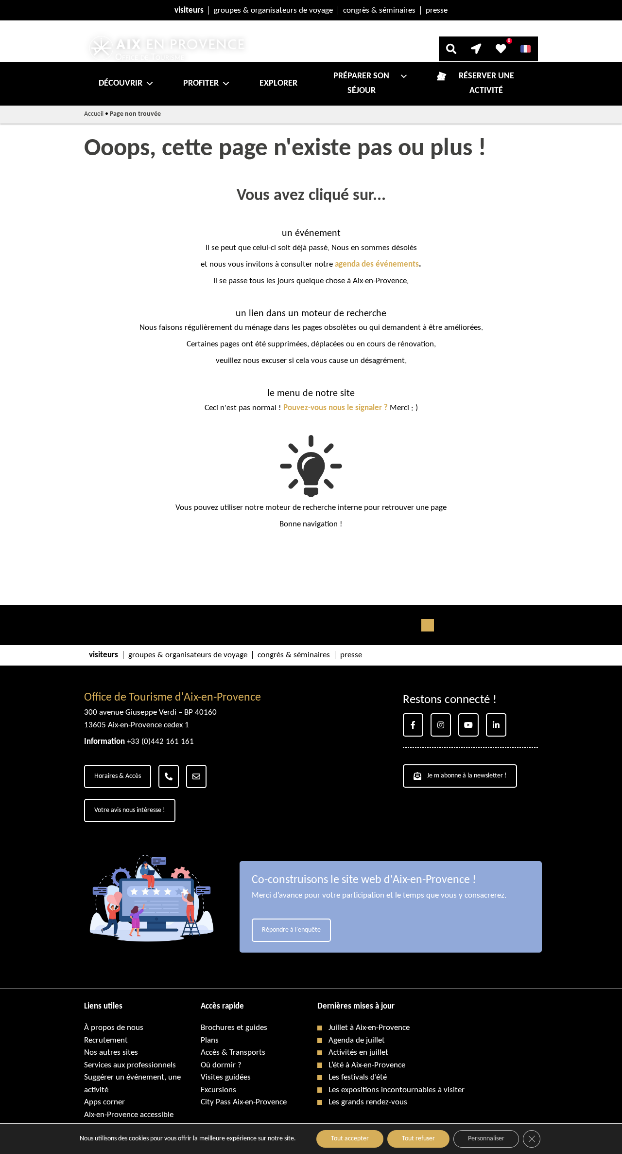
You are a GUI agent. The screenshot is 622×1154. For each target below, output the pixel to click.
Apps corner (104, 1102)
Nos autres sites (111, 1052)
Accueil (94, 114)
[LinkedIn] (496, 725)
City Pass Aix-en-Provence (244, 1102)
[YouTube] (468, 725)
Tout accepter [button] (350, 1138)
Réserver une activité (486, 83)
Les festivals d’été (357, 1077)
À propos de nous (113, 1028)
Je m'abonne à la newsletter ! (467, 775)
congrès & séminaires (379, 10)
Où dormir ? (221, 1065)
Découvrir (120, 83)
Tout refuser (418, 1138)
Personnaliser (486, 1138)
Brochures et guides (234, 1028)
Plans (210, 1040)
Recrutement (106, 1040)
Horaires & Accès (117, 776)
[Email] (196, 776)
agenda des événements (377, 264)
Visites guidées (226, 1077)
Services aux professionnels (130, 1065)
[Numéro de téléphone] (168, 776)
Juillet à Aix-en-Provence (369, 1028)
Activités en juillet (358, 1052)
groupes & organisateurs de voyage (273, 10)
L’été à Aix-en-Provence (366, 1065)
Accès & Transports (233, 1052)
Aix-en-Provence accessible (128, 1115)
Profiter (201, 83)
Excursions (218, 1090)
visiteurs (189, 10)
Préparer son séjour (361, 83)
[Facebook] (413, 725)
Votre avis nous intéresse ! (129, 810)
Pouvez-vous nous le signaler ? (335, 408)
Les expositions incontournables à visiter (396, 1090)
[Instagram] (441, 725)
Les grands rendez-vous (367, 1102)
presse (437, 10)
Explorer (278, 83)
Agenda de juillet (356, 1040)
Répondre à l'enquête (291, 930)
